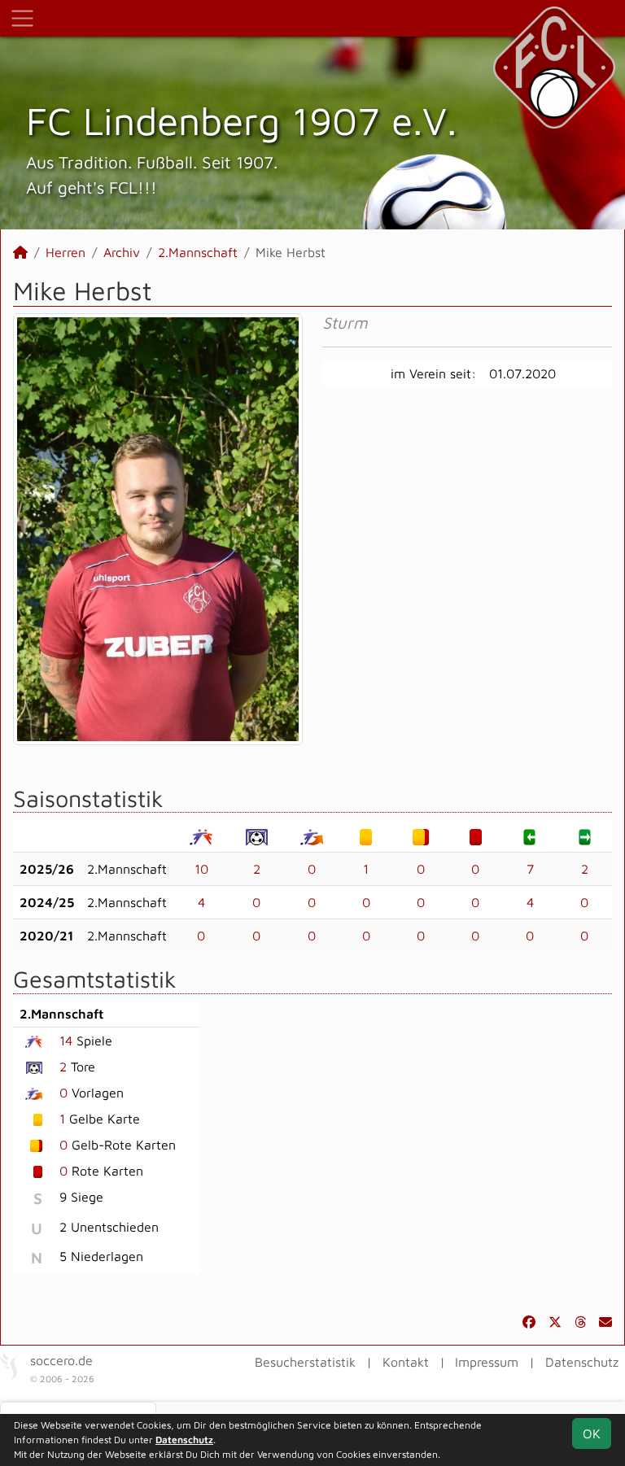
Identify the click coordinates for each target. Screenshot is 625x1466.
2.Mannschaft (198, 252)
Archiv (121, 252)
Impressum (486, 1362)
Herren (65, 252)
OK (592, 1433)
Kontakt (405, 1362)
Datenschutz (581, 1362)
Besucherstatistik (305, 1362)
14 (65, 1040)
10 (201, 869)
